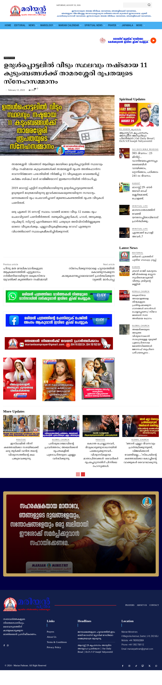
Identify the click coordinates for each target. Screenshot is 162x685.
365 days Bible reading (145, 149)
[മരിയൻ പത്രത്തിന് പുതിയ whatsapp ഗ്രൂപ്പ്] (124, 257)
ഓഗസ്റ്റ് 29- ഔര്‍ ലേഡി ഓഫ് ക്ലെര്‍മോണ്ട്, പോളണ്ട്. (142, 193)
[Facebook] (134, 91)
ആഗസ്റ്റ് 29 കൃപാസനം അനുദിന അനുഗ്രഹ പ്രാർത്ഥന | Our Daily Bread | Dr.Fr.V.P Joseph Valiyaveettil (137, 137)
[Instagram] (129, 666)
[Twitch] (143, 666)
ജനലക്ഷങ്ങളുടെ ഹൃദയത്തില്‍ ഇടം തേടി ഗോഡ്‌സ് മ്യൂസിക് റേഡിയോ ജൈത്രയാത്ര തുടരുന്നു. (96, 635)
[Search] (149, 5)
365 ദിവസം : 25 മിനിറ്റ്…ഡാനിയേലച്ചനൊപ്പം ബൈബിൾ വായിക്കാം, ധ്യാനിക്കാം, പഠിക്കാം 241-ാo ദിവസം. (145, 165)
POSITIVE (9, 58)
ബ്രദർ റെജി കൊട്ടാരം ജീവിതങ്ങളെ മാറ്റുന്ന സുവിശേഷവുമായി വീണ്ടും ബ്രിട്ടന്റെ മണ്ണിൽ (144, 278)
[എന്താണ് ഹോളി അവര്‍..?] (124, 233)
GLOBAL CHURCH (141, 325)
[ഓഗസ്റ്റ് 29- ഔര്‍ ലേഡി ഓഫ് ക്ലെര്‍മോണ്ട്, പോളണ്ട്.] (124, 187)
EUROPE (136, 267)
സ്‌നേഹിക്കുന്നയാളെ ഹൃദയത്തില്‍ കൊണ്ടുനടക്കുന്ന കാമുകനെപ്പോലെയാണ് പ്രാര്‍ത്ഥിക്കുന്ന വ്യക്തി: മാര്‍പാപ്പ (88, 274)
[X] (141, 91)
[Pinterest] (148, 91)
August (136, 183)
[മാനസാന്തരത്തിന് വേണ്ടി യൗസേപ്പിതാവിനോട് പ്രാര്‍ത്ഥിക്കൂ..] (124, 210)
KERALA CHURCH (141, 291)
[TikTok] (136, 666)
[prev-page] (78, 474)
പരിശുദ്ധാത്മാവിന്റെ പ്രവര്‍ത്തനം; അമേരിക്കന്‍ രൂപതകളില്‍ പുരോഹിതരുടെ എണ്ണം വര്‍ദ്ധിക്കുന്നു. (61, 451)
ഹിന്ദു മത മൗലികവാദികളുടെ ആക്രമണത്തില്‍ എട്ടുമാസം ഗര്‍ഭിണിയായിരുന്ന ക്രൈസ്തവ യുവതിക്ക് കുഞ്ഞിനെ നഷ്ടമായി (25, 274)
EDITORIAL (137, 253)
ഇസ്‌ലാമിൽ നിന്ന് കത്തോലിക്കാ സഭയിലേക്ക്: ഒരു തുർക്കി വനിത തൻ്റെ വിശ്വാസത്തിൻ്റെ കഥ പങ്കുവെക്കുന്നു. (21, 451)
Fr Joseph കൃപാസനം (130, 129)
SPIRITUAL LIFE (140, 206)
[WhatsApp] (156, 91)
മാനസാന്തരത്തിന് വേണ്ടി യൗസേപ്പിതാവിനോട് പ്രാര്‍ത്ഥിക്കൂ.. (145, 215)
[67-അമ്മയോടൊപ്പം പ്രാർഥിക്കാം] (81, 534)
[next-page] (83, 474)
